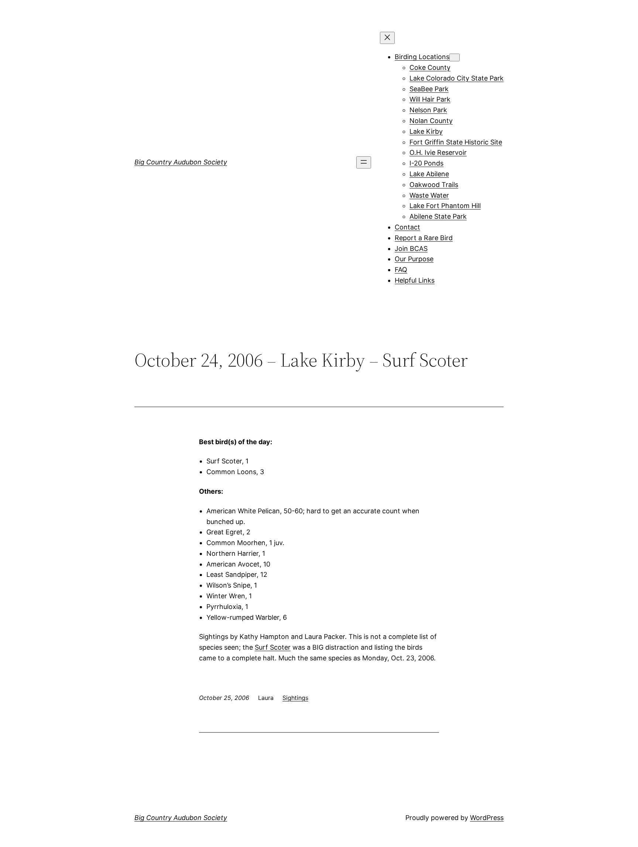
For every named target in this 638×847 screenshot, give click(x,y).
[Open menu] (363, 162)
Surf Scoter (273, 647)
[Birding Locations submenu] (454, 57)
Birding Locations (422, 57)
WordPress (487, 818)
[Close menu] (387, 38)
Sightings (295, 697)
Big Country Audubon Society (180, 162)
